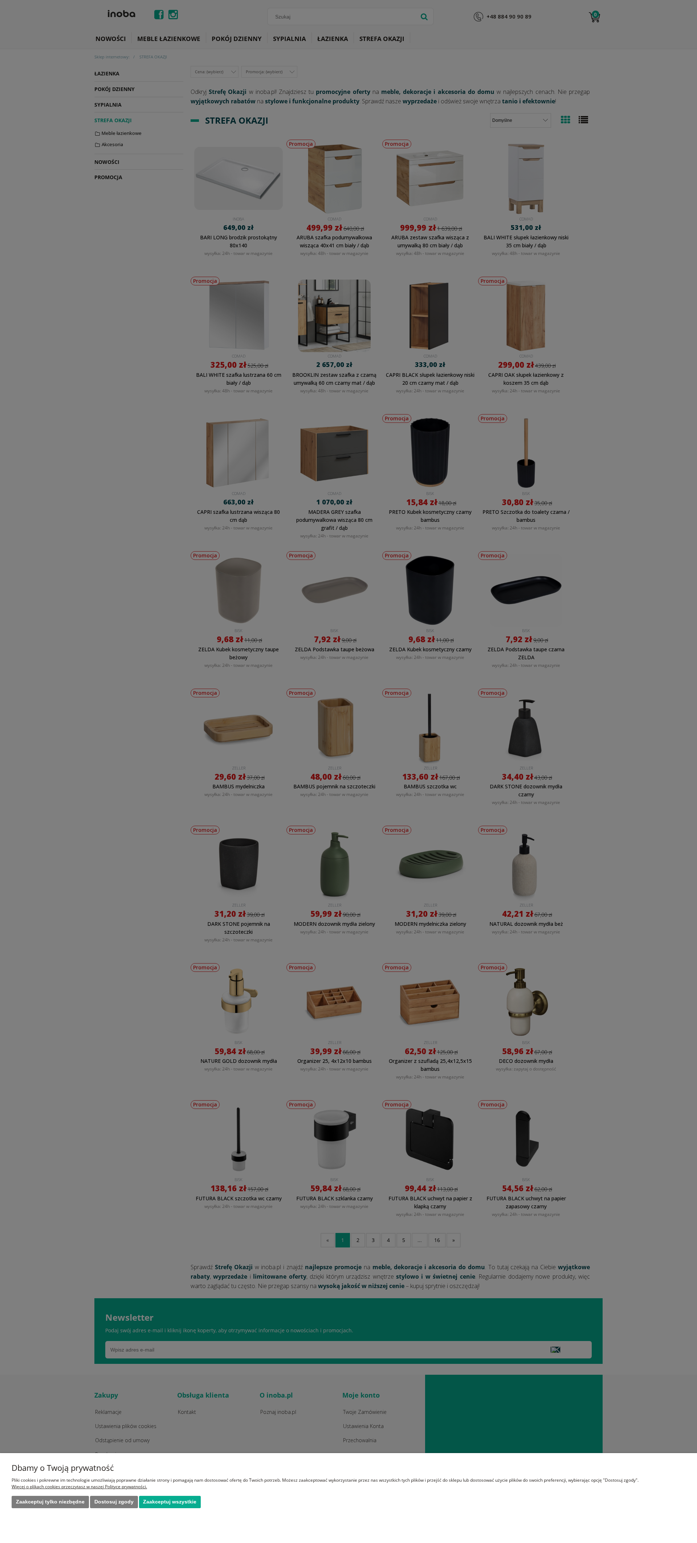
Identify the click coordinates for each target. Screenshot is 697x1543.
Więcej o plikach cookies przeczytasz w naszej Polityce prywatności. (79, 1487)
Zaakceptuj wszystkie (169, 1502)
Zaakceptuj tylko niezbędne (50, 1502)
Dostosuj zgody (114, 1502)
